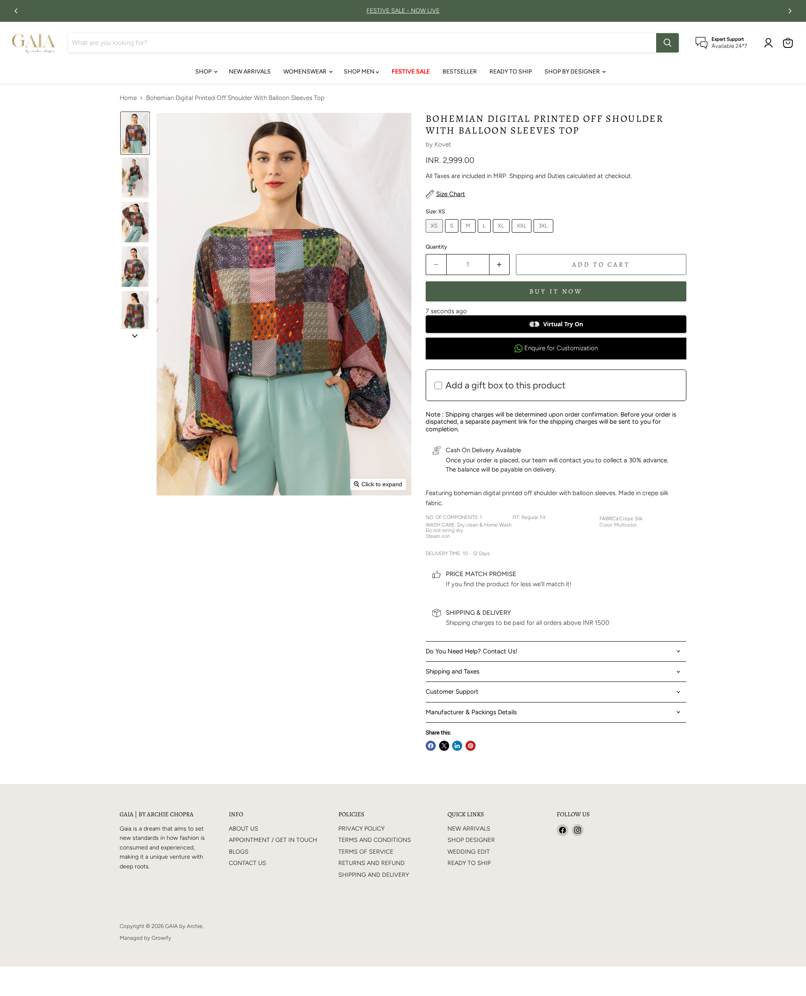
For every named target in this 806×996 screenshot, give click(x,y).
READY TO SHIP (510, 71)
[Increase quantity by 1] (499, 264)
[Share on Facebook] (431, 746)
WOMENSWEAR (305, 71)
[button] (135, 133)
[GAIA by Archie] (33, 42)
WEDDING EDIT (468, 851)
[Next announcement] (790, 10)
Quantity (436, 247)
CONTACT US (247, 863)
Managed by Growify (145, 938)
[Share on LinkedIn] (457, 746)
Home (128, 98)
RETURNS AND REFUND (371, 863)
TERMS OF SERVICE (365, 851)
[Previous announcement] (16, 10)
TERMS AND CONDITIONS (374, 840)
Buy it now (556, 291)
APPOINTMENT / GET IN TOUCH (273, 840)
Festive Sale (411, 71)
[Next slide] (135, 335)
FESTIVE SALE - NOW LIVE (403, 11)
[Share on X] (444, 746)
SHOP (204, 71)
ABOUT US (243, 828)
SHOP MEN (360, 71)
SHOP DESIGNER (471, 840)
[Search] (667, 42)
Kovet (442, 144)
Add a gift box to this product (505, 385)
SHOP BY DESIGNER (572, 71)
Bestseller (459, 71)
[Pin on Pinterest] (471, 746)
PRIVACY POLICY (361, 828)
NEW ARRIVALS (250, 71)
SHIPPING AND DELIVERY (373, 874)
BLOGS (239, 851)
